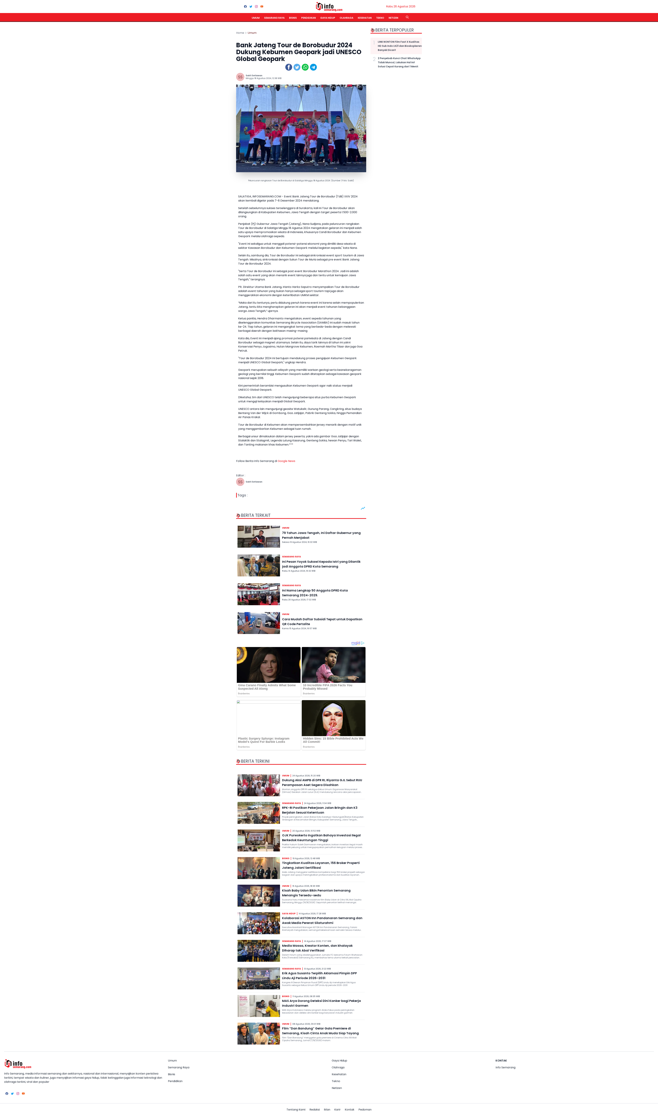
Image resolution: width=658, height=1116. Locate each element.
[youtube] (262, 6)
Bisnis (293, 18)
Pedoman (364, 1110)
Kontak (349, 1110)
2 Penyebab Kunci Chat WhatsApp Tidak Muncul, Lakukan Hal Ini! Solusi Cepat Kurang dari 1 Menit (399, 62)
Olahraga (346, 18)
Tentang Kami (296, 1110)
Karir (337, 1110)
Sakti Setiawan (254, 75)
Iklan (327, 1110)
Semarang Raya (274, 18)
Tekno (380, 18)
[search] (407, 17)
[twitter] (251, 6)
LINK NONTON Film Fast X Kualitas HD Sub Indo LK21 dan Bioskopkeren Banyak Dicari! (400, 46)
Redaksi (314, 1110)
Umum (256, 18)
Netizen (393, 18)
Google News (286, 461)
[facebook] (245, 6)
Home (240, 33)
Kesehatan (365, 18)
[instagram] (256, 6)
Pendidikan (308, 18)
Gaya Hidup (327, 18)
